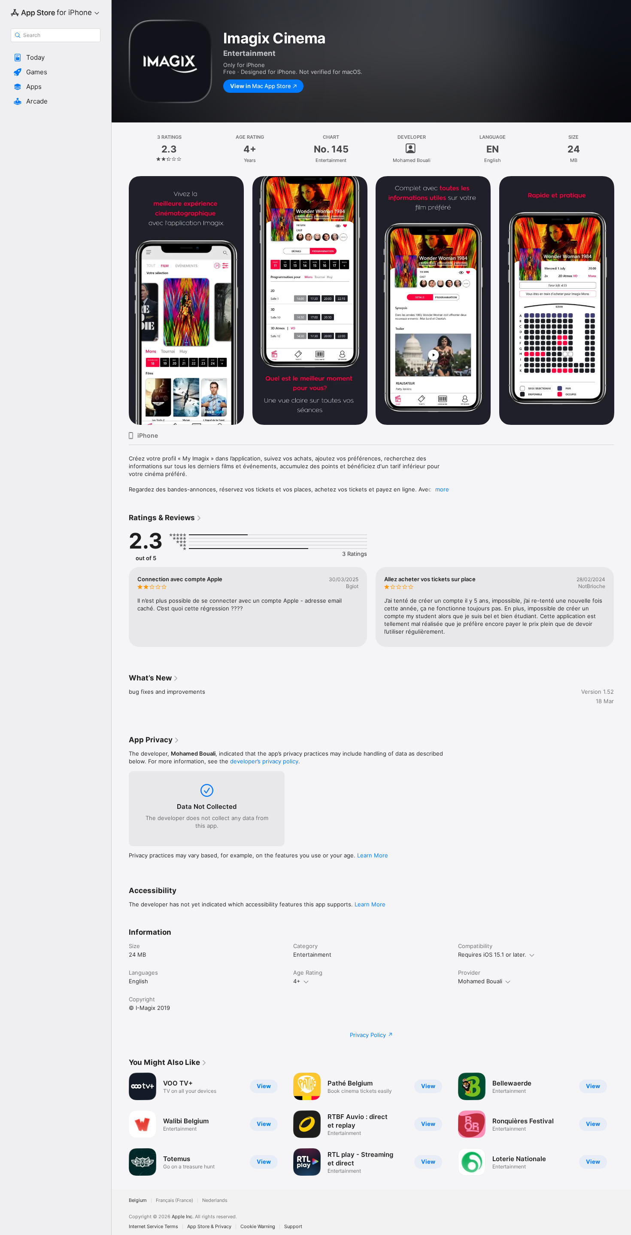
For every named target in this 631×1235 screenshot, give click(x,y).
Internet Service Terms (153, 1226)
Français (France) (174, 1200)
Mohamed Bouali (480, 981)
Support (293, 1226)
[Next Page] (622, 300)
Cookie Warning (257, 1226)
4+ (296, 981)
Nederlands (215, 1200)
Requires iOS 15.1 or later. (492, 954)
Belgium (138, 1200)
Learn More (372, 855)
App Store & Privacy (209, 1226)
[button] (55, 57)
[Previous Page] (120, 300)
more (442, 489)
